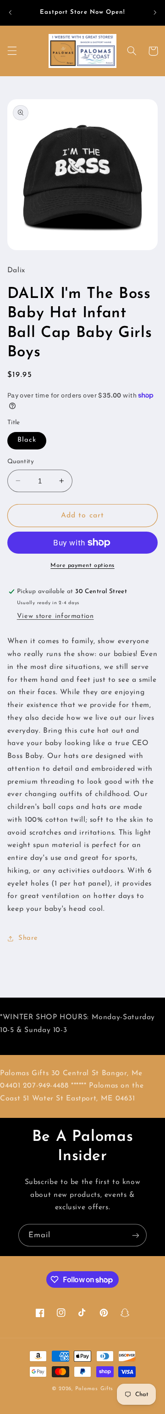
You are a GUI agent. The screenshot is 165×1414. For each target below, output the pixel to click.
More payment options (82, 565)
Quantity (20, 462)
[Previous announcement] (10, 12)
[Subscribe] (135, 1235)
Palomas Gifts (94, 1389)
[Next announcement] (155, 12)
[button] (11, 51)
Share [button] (28, 938)
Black (26, 440)
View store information (55, 616)
